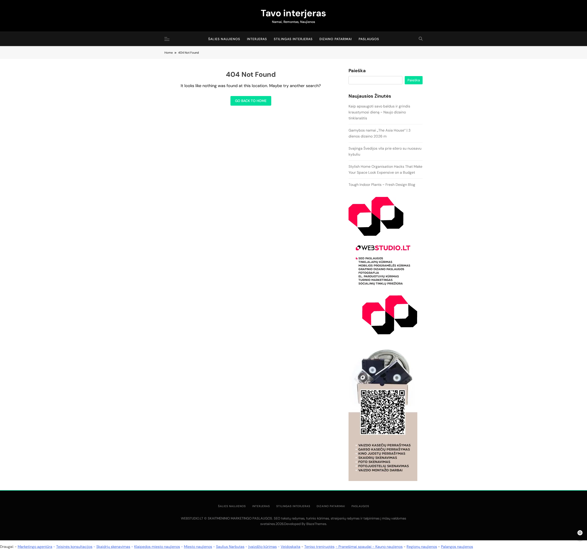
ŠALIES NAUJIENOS (224, 39)
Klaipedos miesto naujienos (157, 546)
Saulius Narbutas (230, 546)
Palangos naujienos (457, 546)
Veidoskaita (290, 546)
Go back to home (251, 101)
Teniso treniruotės (319, 546)
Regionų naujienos (422, 546)
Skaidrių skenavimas (113, 546)
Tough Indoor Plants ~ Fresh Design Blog (382, 184)
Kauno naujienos (389, 546)
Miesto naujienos (198, 546)
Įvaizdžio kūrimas (262, 546)
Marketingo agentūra (35, 546)
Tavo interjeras (293, 13)
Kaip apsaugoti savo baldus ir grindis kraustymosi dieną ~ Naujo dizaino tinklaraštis (379, 112)
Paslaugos (369, 39)
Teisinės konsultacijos (74, 546)
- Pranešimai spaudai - (355, 546)
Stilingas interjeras (293, 39)
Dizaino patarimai (335, 39)
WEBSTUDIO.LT (192, 518)
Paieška (357, 71)
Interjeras (257, 39)
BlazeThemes (316, 524)
